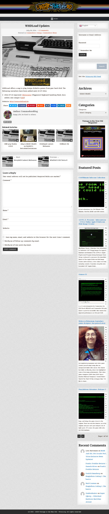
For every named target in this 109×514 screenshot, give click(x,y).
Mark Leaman (91, 483)
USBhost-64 (64, 144)
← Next (17, 157)
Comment (7, 180)
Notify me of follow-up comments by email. (22, 241)
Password (82, 42)
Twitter (14, 105)
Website (6, 228)
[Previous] (79, 436)
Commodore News (50, 33)
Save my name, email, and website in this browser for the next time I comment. (38, 237)
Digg (54, 105)
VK (48, 105)
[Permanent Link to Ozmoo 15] (91, 291)
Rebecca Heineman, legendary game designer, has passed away (92, 322)
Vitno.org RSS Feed (93, 76)
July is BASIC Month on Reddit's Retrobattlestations (28, 146)
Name (5, 210)
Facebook (22, 105)
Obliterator (27, 95)
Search (101, 66)
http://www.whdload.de (19, 101)
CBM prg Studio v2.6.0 (10, 145)
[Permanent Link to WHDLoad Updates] (37, 56)
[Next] (82, 436)
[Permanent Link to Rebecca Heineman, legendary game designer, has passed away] (91, 343)
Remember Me (86, 50)
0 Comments (44, 30)
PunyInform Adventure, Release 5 (92, 389)
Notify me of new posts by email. (18, 245)
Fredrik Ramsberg (93, 473)
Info (22, 97)
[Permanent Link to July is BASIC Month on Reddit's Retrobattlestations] (28, 135)
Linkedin (62, 105)
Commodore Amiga (34, 33)
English (85, 25)
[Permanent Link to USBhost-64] (64, 135)
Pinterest (32, 105)
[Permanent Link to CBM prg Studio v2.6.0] (10, 135)
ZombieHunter (91, 493)
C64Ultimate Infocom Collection (92, 178)
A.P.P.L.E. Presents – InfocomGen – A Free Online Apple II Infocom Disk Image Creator (92, 222)
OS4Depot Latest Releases (46, 145)
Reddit (41, 105)
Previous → (54, 157)
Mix (69, 105)
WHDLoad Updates (37, 26)
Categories (82, 110)
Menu (56, 19)
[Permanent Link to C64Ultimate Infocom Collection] (91, 194)
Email (5, 219)
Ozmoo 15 (83, 274)
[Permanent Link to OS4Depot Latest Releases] (46, 135)
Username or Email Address (90, 35)
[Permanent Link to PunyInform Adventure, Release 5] (91, 406)
